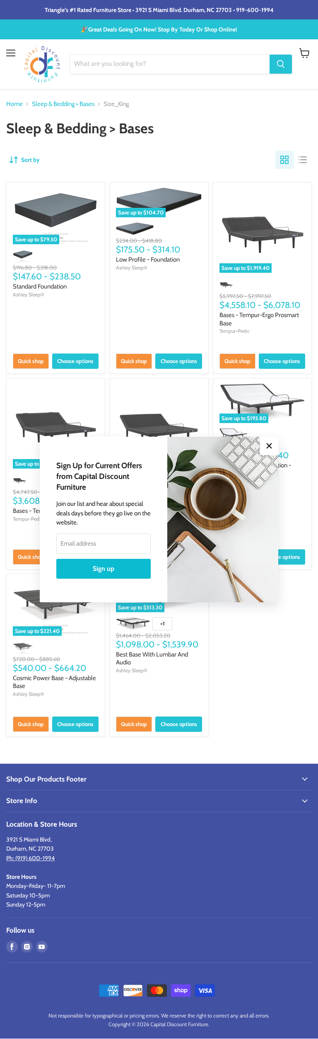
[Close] (269, 446)
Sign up (103, 568)
